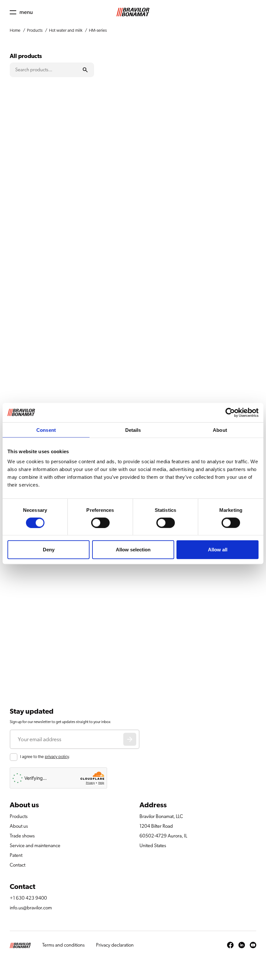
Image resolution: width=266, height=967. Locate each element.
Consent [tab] (46, 429)
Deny (48, 549)
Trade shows (22, 836)
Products (34, 31)
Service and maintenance (35, 845)
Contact (17, 865)
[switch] (100, 522)
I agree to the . (45, 757)
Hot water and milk (65, 31)
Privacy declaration (115, 945)
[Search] (85, 70)
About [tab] (220, 429)
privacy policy (57, 757)
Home (15, 31)
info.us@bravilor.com (31, 907)
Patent (16, 855)
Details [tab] (133, 429)
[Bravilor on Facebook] (230, 945)
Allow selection (133, 549)
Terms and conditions (63, 945)
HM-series (98, 31)
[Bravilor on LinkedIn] (241, 945)
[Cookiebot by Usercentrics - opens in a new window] (230, 412)
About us (19, 826)
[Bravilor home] (133, 12)
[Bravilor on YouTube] (253, 945)
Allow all (217, 549)
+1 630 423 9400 (28, 898)
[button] (21, 12)
